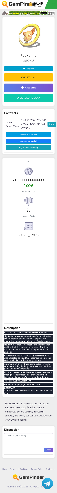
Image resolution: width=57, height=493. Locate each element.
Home (4, 469)
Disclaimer (50, 469)
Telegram (29, 68)
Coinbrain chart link (28, 141)
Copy (51, 124)
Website (30, 87)
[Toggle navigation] (53, 4)
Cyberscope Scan (28, 98)
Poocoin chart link (28, 134)
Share (48, 449)
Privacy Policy (37, 469)
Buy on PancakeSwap (28, 147)
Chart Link (28, 77)
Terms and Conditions (19, 469)
